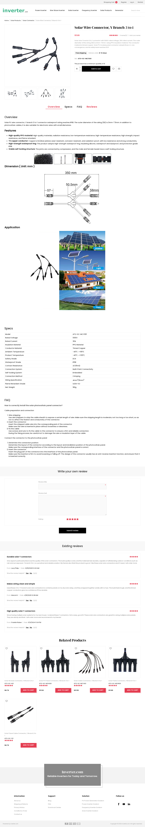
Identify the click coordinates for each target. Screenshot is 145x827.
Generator (119, 10)
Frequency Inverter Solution (92, 807)
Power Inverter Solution (90, 804)
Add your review (134, 35)
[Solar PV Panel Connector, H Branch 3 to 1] (55, 662)
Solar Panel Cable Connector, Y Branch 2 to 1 (20, 734)
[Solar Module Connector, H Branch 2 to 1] (20, 662)
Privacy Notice (19, 807)
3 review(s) (123, 35)
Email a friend (119, 68)
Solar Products (106, 10)
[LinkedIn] (129, 804)
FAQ (79, 106)
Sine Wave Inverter (57, 10)
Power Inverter (41, 10)
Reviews (92, 106)
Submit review (72, 530)
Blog (49, 801)
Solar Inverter (73, 10)
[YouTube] (124, 804)
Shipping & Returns (21, 804)
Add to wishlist (113, 68)
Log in (132, 2)
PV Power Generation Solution (93, 801)
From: (9, 568)
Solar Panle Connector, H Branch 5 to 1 (122, 681)
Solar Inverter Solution (90, 811)
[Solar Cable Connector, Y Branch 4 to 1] (90, 662)
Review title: (43, 482)
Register (124, 2)
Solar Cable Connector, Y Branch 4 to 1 (88, 681)
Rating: (41, 519)
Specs (68, 106)
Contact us (18, 814)
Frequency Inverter (89, 10)
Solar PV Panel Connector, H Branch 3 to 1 (54, 681)
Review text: (43, 493)
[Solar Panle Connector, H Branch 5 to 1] (124, 662)
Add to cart (96, 69)
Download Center (54, 807)
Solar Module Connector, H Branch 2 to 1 (19, 681)
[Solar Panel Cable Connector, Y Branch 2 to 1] (20, 714)
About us (17, 801)
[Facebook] (118, 804)
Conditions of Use (20, 811)
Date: (23, 568)
